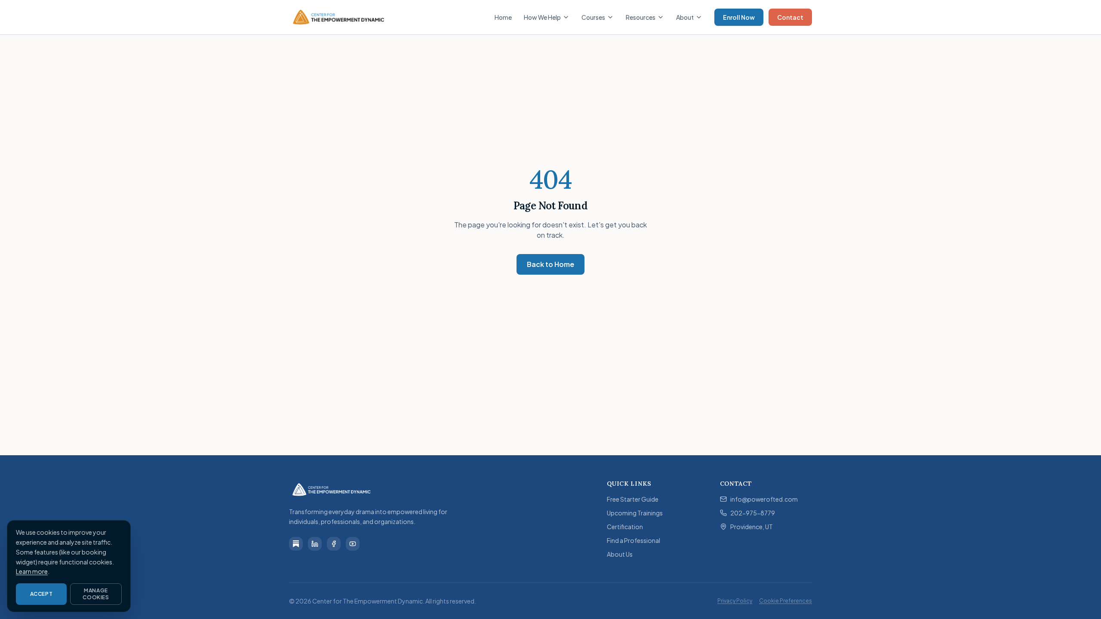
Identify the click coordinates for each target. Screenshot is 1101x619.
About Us (620, 554)
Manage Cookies (96, 594)
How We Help (542, 17)
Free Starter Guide (632, 499)
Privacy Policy (734, 601)
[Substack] (296, 544)
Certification (625, 526)
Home (503, 17)
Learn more (32, 571)
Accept (41, 594)
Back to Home (550, 264)
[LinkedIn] (315, 544)
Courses (593, 17)
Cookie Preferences (785, 601)
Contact (790, 17)
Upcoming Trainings (635, 513)
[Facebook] (334, 544)
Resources (640, 17)
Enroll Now (739, 17)
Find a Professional (633, 540)
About (685, 17)
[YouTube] (353, 544)
